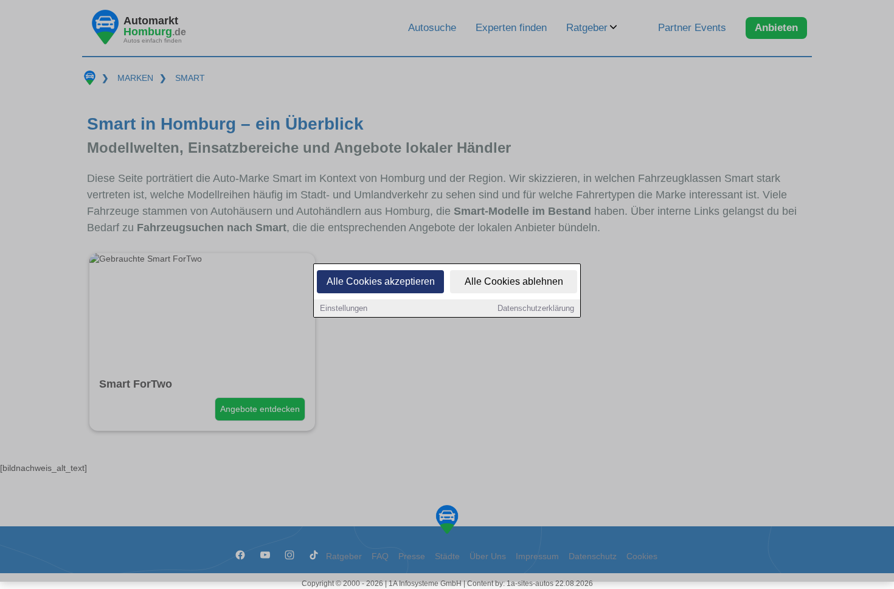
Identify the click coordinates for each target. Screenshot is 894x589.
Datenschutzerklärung (535, 308)
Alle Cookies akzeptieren (381, 281)
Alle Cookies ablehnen (514, 281)
